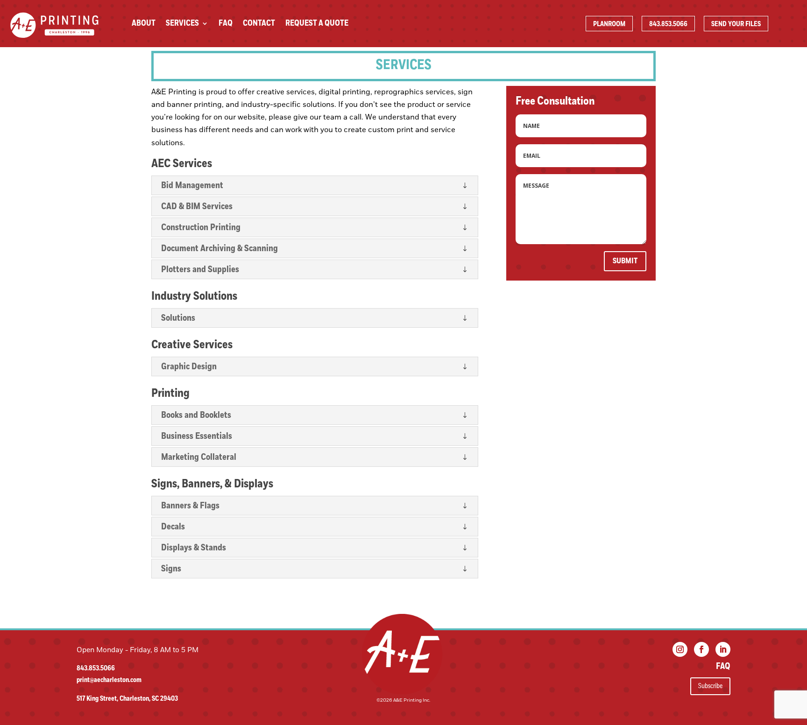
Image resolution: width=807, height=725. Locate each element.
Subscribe (710, 686)
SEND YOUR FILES (736, 24)
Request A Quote (316, 24)
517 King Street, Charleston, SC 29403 (127, 698)
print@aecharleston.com (109, 680)
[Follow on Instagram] (679, 649)
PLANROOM (609, 24)
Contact (259, 24)
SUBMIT (625, 261)
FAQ (226, 24)
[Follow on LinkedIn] (722, 649)
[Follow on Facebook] (701, 649)
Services (182, 24)
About (144, 24)
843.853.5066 (668, 24)
